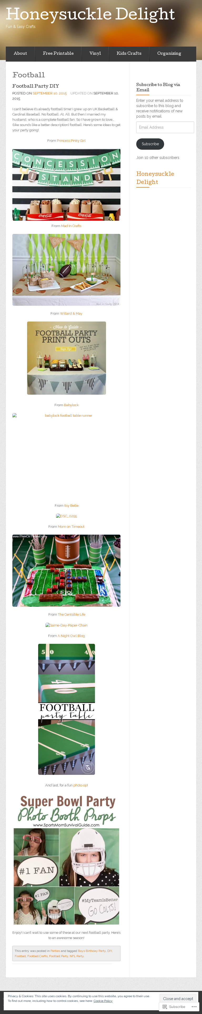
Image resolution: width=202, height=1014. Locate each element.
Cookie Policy (103, 1001)
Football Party (58, 956)
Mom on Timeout (71, 527)
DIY (109, 951)
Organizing (169, 54)
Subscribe (150, 144)
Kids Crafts (129, 54)
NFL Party (77, 956)
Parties (55, 951)
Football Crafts (37, 956)
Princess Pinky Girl (71, 141)
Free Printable (58, 54)
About (20, 54)
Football (20, 956)
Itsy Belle (71, 506)
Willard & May (71, 313)
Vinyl (95, 54)
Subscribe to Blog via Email (158, 88)
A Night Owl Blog (71, 636)
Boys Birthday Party (92, 951)
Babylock (71, 405)
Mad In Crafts (71, 226)
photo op (80, 785)
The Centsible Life (71, 614)
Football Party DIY (35, 86)
